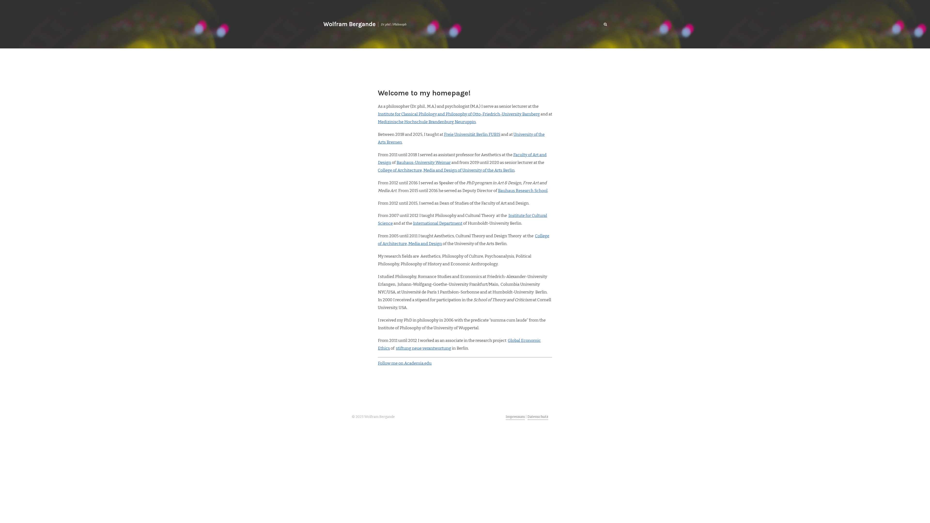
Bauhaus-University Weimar (423, 162)
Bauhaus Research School (523, 190)
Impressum (515, 417)
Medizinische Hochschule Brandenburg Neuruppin (427, 121)
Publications (490, 24)
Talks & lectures (548, 24)
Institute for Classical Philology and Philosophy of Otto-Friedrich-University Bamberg (459, 114)
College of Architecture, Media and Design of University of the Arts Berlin (446, 170)
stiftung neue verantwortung (423, 348)
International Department (437, 223)
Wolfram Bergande (349, 24)
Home (467, 24)
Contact (577, 24)
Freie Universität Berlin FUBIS (472, 134)
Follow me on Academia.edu (405, 363)
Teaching (517, 24)
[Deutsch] (594, 24)
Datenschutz (537, 417)
